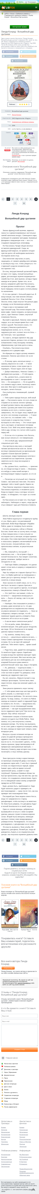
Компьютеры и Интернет (11, 1104)
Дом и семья (8, 1086)
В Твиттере (27, 51)
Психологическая (25, 1139)
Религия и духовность (11, 1092)
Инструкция (21, 161)
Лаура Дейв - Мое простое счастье (10, 930)
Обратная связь (25, 1175)
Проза (6, 1078)
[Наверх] (33, 1190)
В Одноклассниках (29, 56)
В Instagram (9, 56)
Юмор (6, 1101)
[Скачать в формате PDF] (27, 144)
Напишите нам (16, 155)
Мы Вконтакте (19, 61)
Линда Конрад (16, 115)
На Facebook (9, 51)
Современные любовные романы (23, 122)
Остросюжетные (6, 1162)
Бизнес (6, 1089)
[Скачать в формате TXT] (31, 138)
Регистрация (32, 2)
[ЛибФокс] (8, 7)
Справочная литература (11, 1095)
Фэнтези (22, 1144)
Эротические (5, 1166)
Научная (22, 1137)
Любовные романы (10, 1066)
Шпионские (5, 1144)
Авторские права (19, 27)
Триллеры (4, 1142)
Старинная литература (11, 1098)
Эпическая (23, 1146)
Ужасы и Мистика (25, 1142)
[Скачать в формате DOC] (20, 144)
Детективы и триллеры (11, 1069)
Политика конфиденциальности (27, 1172)
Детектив (4, 1130)
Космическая (24, 1134)
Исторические (5, 1134)
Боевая (22, 1127)
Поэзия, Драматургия (10, 1107)
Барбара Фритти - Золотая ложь (29, 930)
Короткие (4, 1157)
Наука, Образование (10, 1072)
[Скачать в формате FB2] (17, 138)
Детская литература (10, 1084)
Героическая (24, 1130)
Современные (5, 1164)
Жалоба (7, 150)
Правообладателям (26, 1169)
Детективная (24, 1132)
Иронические (5, 1132)
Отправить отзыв (19, 1049)
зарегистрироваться (24, 983)
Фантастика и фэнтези (11, 1063)
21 (24, 203)
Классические (5, 1137)
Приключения (8, 1081)
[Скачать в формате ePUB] (24, 138)
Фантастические (6, 1159)
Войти (21, 2)
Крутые (3, 1139)
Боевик (3, 1127)
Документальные (9, 1075)
